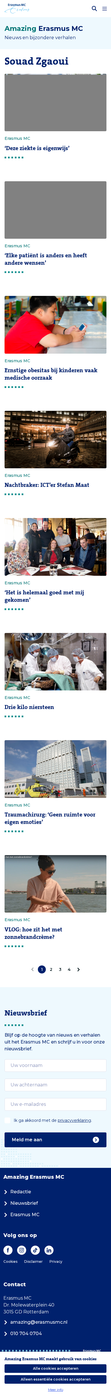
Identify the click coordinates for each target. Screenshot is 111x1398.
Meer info (55, 1389)
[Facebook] (8, 1250)
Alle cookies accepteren (55, 1368)
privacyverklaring (74, 1120)
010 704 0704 (26, 1333)
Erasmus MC (25, 1214)
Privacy (56, 1261)
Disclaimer (33, 1261)
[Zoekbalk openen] (94, 8)
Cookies (10, 1261)
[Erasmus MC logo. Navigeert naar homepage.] (17, 8)
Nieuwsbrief (24, 1203)
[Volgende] (77, 969)
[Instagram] (21, 1250)
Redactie (20, 1191)
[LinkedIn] (49, 1250)
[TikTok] (35, 1250)
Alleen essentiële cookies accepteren (56, 1379)
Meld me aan (27, 1139)
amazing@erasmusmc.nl (38, 1322)
